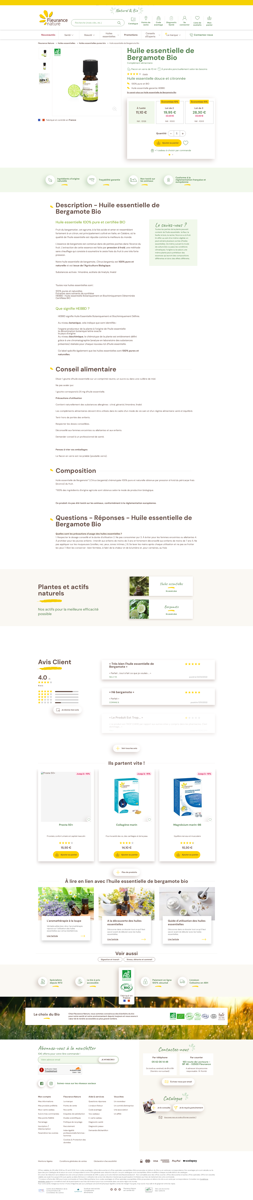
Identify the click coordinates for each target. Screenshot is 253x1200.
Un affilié (117, 1114)
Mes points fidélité (46, 1118)
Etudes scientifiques (72, 1118)
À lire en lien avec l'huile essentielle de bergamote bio (126, 881)
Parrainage (42, 1122)
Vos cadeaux (94, 1114)
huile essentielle (76, 237)
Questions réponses (97, 1101)
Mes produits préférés (47, 1105)
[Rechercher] (119, 23)
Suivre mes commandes (48, 1114)
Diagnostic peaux (96, 1126)
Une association (121, 1110)
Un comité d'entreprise (124, 1105)
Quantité (161, 133)
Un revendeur (119, 1101)
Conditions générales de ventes (73, 1161)
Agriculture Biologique (97, 265)
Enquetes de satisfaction (74, 1114)
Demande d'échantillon (98, 1130)
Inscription (42, 1126)
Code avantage (95, 1110)
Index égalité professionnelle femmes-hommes (74, 1133)
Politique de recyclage (72, 1122)
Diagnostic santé (96, 1122)
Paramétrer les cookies (48, 1133)
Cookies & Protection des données (74, 1141)
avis (145, 74)
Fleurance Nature (46, 43)
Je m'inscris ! (108, 1059)
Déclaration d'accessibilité (105, 1161)
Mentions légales (45, 1161)
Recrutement (69, 1126)
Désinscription (44, 1129)
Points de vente (70, 1105)
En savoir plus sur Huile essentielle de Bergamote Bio (151, 92)
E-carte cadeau (95, 1118)
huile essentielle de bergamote (78, 261)
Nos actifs (67, 1110)
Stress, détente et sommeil (139, 959)
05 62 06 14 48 (160, 1062)
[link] (158, 21)
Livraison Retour (96, 1105)
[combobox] (97, 22)
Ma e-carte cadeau (46, 1110)
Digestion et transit (110, 959)
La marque (68, 1101)
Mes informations (45, 1101)
